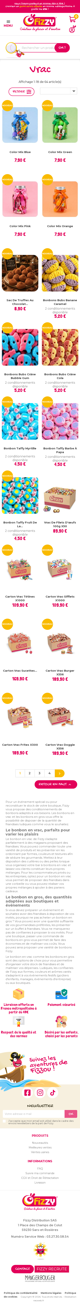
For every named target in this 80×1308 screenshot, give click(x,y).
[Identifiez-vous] (72, 29)
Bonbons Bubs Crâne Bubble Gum (20, 376)
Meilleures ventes (40, 1147)
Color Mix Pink (20, 226)
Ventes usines (40, 1152)
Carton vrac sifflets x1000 (60, 598)
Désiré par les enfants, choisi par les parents (61, 1034)
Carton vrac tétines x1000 (20, 598)
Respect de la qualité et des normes (18, 1034)
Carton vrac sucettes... (20, 670)
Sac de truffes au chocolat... (20, 302)
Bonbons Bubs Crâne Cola (60, 376)
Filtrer (19, 92)
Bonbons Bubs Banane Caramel (60, 302)
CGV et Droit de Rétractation (40, 1178)
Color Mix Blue (20, 152)
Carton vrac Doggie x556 (60, 746)
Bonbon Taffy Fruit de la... (20, 524)
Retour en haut (55, 784)
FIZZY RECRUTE (52, 1269)
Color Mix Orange (60, 226)
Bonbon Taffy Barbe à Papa (60, 450)
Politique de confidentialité (20, 1293)
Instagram (40, 1092)
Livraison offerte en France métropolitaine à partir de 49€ (19, 1008)
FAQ (40, 1168)
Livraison (40, 1182)
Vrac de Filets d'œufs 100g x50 (60, 524)
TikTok (52, 1092)
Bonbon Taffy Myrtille (20, 448)
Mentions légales (51, 1293)
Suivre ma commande (40, 1173)
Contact (22, 1269)
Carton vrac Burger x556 (60, 672)
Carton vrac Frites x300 (20, 744)
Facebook (27, 1092)
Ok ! (62, 47)
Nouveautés (40, 1143)
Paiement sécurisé (61, 1004)
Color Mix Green (60, 152)
